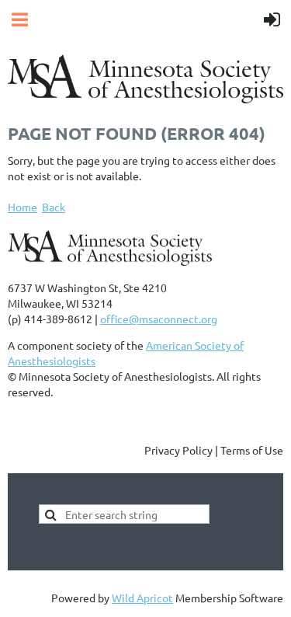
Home (22, 207)
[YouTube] (123, 416)
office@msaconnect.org (158, 319)
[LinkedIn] (88, 416)
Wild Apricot (142, 598)
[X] (53, 416)
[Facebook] (18, 416)
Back (53, 207)
